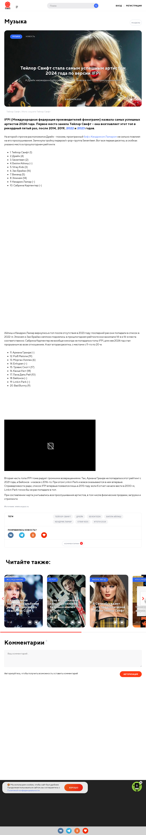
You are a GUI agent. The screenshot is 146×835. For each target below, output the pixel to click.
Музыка (15, 21)
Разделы (135, 23)
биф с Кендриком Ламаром (100, 136)
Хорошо (73, 788)
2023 (81, 128)
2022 (70, 128)
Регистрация (134, 6)
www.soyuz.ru (22, 506)
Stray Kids (82, 522)
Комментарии (73, 543)
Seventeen (95, 517)
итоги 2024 (100, 522)
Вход (119, 6)
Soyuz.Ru (7, 5)
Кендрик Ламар (63, 522)
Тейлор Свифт (63, 517)
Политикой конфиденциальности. (23, 790)
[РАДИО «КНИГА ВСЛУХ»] (137, 786)
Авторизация (130, 674)
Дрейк (79, 517)
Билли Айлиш (113, 517)
